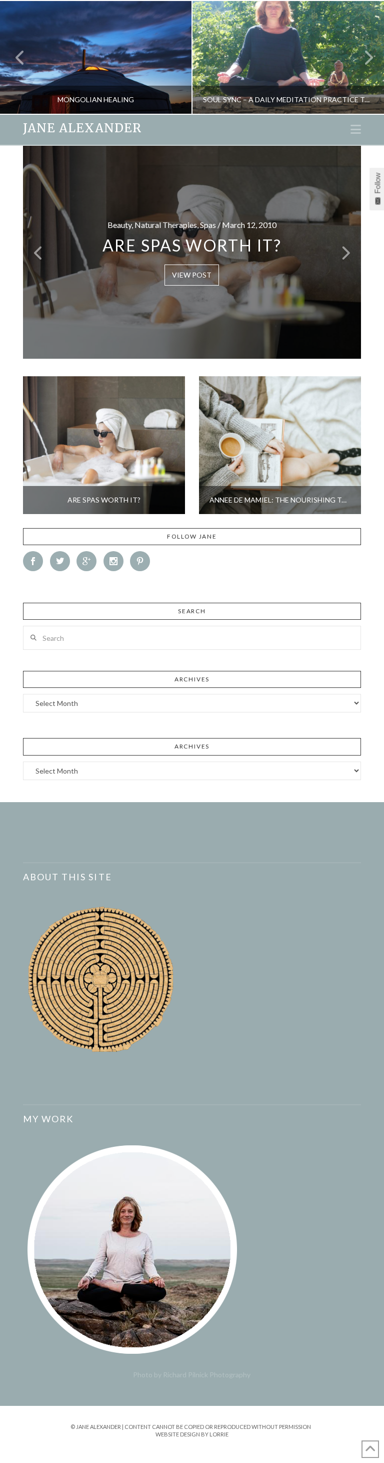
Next (363, 57)
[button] (355, 129)
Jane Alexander (82, 128)
